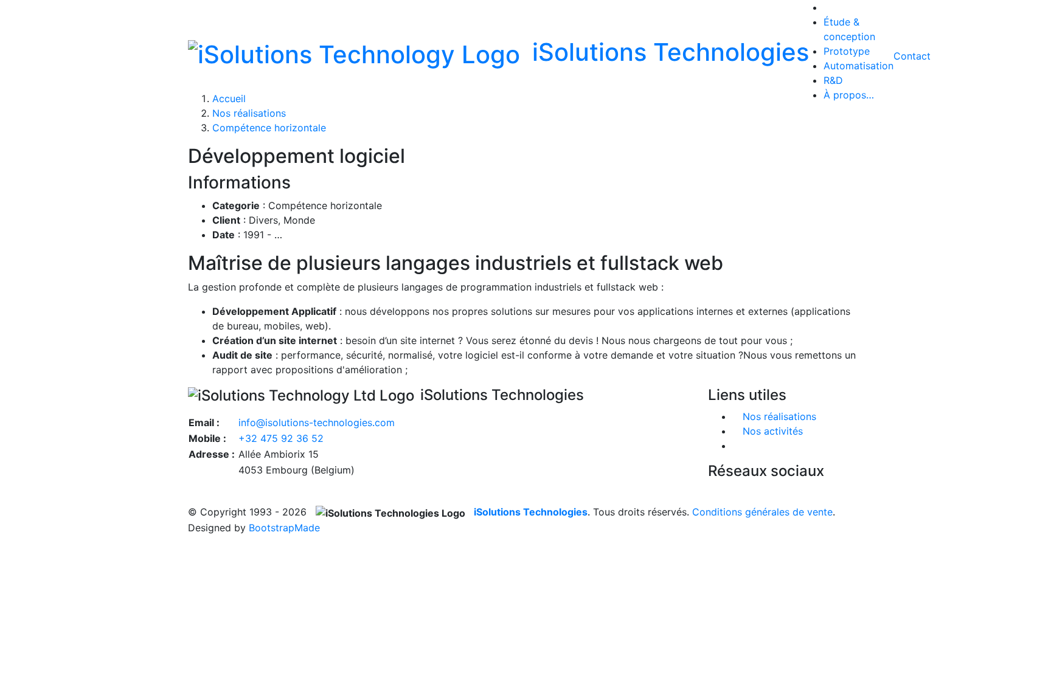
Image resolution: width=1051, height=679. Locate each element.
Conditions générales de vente (762, 512)
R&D (833, 80)
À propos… (849, 95)
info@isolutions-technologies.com (316, 422)
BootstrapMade (284, 528)
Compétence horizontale (269, 128)
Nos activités (773, 431)
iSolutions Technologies (531, 512)
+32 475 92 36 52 (281, 438)
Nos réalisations (249, 113)
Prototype (847, 51)
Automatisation (858, 66)
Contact (912, 56)
